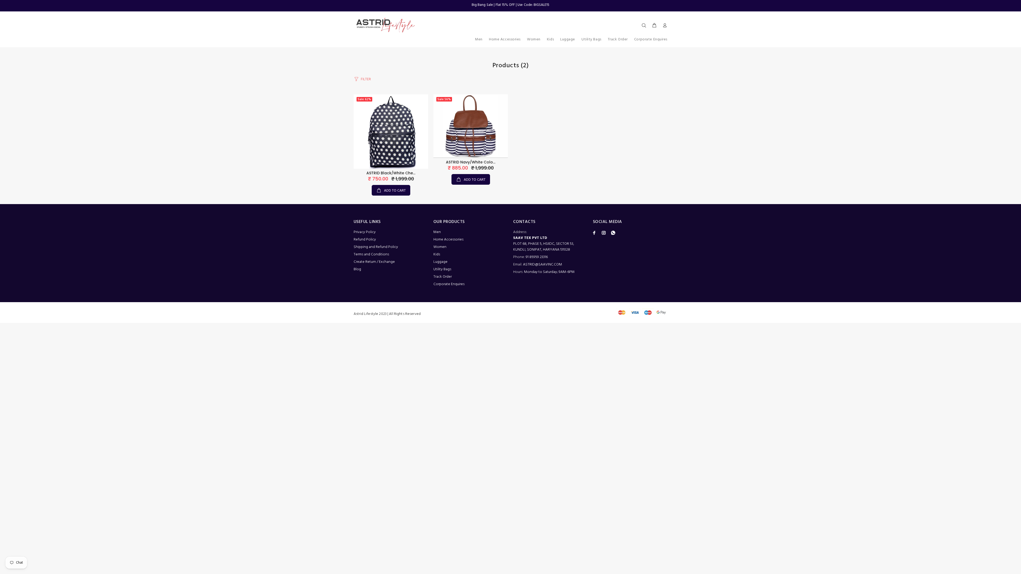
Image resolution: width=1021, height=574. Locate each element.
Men (437, 232)
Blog (357, 269)
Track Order (442, 277)
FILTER (366, 79)
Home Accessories (448, 240)
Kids (436, 254)
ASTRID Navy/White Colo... (470, 162)
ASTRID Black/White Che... (390, 173)
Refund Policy (365, 240)
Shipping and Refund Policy (376, 247)
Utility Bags (442, 269)
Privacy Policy (365, 232)
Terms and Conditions (371, 254)
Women (439, 247)
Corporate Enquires (449, 284)
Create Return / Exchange (374, 262)
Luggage (440, 262)
